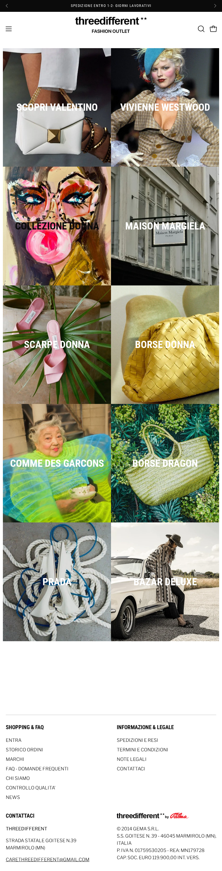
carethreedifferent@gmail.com (47, 859)
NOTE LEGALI (132, 759)
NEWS (13, 797)
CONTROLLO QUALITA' (31, 788)
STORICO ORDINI (24, 750)
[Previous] (7, 5)
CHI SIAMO (18, 778)
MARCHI (15, 759)
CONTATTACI (131, 769)
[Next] (215, 5)
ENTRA (13, 740)
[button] (201, 29)
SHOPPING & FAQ (25, 727)
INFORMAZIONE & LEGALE (145, 727)
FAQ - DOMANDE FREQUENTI (37, 769)
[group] (111, 6)
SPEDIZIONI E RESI (137, 740)
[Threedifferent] (111, 29)
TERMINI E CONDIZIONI (142, 750)
